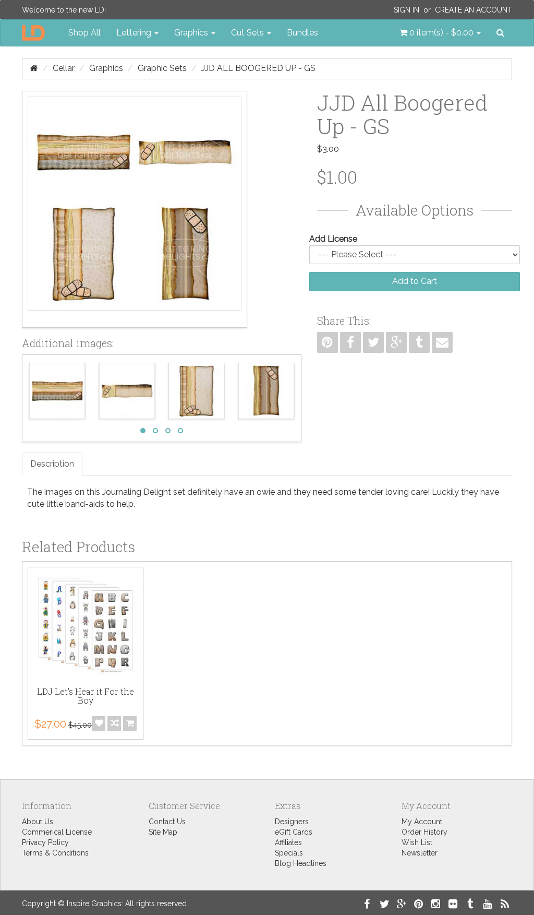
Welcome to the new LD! (64, 10)
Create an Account (473, 10)
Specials (289, 853)
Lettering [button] (134, 33)
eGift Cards (293, 832)
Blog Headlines (300, 863)
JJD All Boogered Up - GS (258, 68)
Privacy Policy (45, 842)
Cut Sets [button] (248, 33)
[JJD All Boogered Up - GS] (134, 209)
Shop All (84, 33)
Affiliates (288, 842)
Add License (333, 239)
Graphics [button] (192, 33)
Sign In (406, 10)
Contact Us (167, 821)
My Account (422, 821)
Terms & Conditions (55, 853)
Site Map (163, 832)
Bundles (302, 33)
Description (52, 464)
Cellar (64, 68)
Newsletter (420, 853)
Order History (424, 832)
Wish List (417, 842)
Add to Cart (414, 281)
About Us (37, 821)
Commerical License (57, 832)
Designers (292, 821)
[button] (440, 33)
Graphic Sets (162, 68)
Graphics (106, 68)
